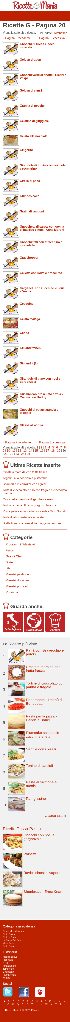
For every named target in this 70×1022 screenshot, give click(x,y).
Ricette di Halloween (13, 931)
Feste (9, 550)
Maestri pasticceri (18, 574)
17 (47, 450)
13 (25, 450)
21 (6, 453)
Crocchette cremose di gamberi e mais (28, 499)
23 (17, 453)
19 (58, 450)
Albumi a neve (10, 957)
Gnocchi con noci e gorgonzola (39, 837)
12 (19, 450)
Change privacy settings (53, 1010)
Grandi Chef (14, 556)
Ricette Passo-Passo (22, 828)
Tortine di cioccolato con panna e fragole (45, 685)
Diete (9, 562)
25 (28, 453)
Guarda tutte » (55, 816)
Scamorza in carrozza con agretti (24, 484)
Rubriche (12, 592)
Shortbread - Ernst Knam (43, 892)
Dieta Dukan (9, 934)
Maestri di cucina (17, 580)
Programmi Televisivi (20, 544)
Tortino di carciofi (39, 766)
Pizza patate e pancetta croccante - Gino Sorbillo (35, 511)
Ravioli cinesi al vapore (42, 873)
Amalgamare (9, 966)
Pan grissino (36, 799)
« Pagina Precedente (17, 38)
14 (30, 450)
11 (13, 450)
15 (36, 450)
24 (22, 453)
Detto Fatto (8, 946)
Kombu (6, 978)
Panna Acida (9, 975)
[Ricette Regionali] (13, 622)
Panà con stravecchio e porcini (45, 652)
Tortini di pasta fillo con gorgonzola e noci (30, 505)
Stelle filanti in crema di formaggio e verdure (32, 523)
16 (41, 450)
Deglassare (9, 972)
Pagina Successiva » (53, 38)
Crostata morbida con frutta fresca (25, 472)
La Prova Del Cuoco (13, 940)
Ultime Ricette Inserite (35, 465)
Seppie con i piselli (41, 749)
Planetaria (8, 960)
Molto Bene (8, 943)
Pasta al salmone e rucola (41, 784)
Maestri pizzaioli (17, 586)
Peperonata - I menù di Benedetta (44, 701)
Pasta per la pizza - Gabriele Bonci (41, 718)
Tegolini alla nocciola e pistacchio (25, 478)
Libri (9, 568)
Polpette (30, 854)
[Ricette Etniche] (34, 622)
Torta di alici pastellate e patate (23, 517)
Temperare (8, 969)
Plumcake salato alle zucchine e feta (42, 734)
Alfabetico (60, 33)
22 (11, 453)
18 (53, 450)
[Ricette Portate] (55, 622)
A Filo (5, 963)
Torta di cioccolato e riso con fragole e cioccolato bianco (35, 492)
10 (8, 450)
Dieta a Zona (9, 937)
